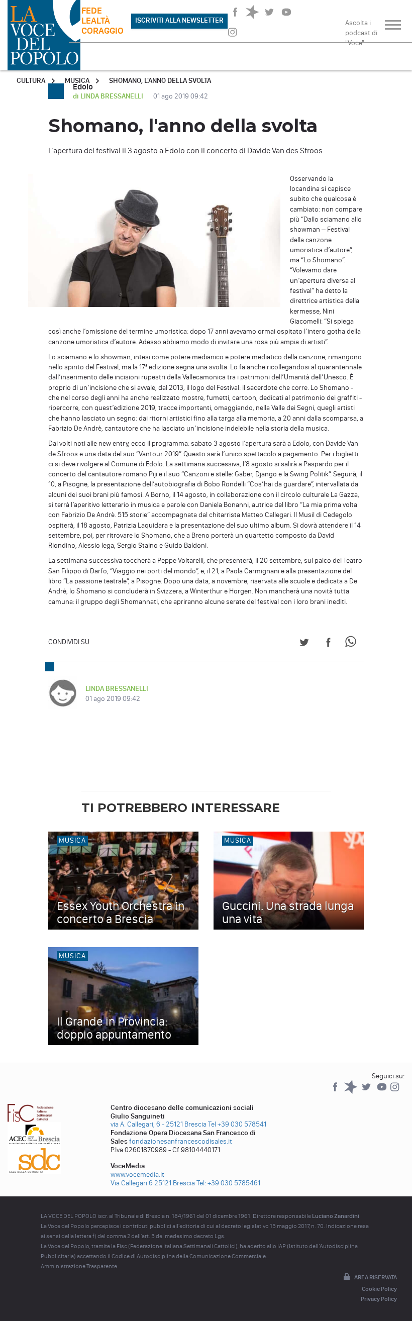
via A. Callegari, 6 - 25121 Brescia (159, 1124)
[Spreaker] (351, 1091)
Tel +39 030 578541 (237, 1124)
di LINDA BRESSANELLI (109, 96)
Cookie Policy (379, 1288)
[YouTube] (382, 1091)
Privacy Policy (379, 1298)
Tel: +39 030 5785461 (228, 1183)
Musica (77, 80)
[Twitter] (367, 1091)
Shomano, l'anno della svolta (160, 80)
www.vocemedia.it (137, 1174)
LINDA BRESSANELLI (116, 688)
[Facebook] (336, 1091)
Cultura (31, 80)
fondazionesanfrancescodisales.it (180, 1141)
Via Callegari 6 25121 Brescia (153, 1183)
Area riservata (375, 1277)
